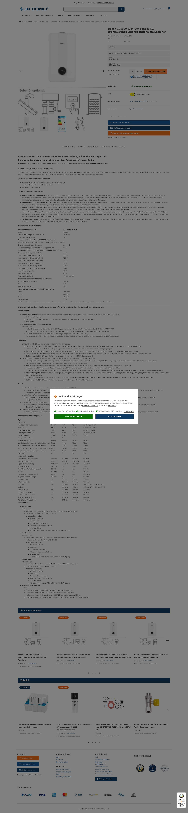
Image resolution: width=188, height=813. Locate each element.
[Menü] (185, 793)
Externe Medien (104, 411)
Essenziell (61, 411)
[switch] (181, 805)
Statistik (72, 411)
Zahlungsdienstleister (87, 411)
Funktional (118, 411)
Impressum (112, 405)
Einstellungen (129, 411)
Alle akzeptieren (73, 416)
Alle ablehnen (114, 416)
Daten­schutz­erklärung (90, 405)
